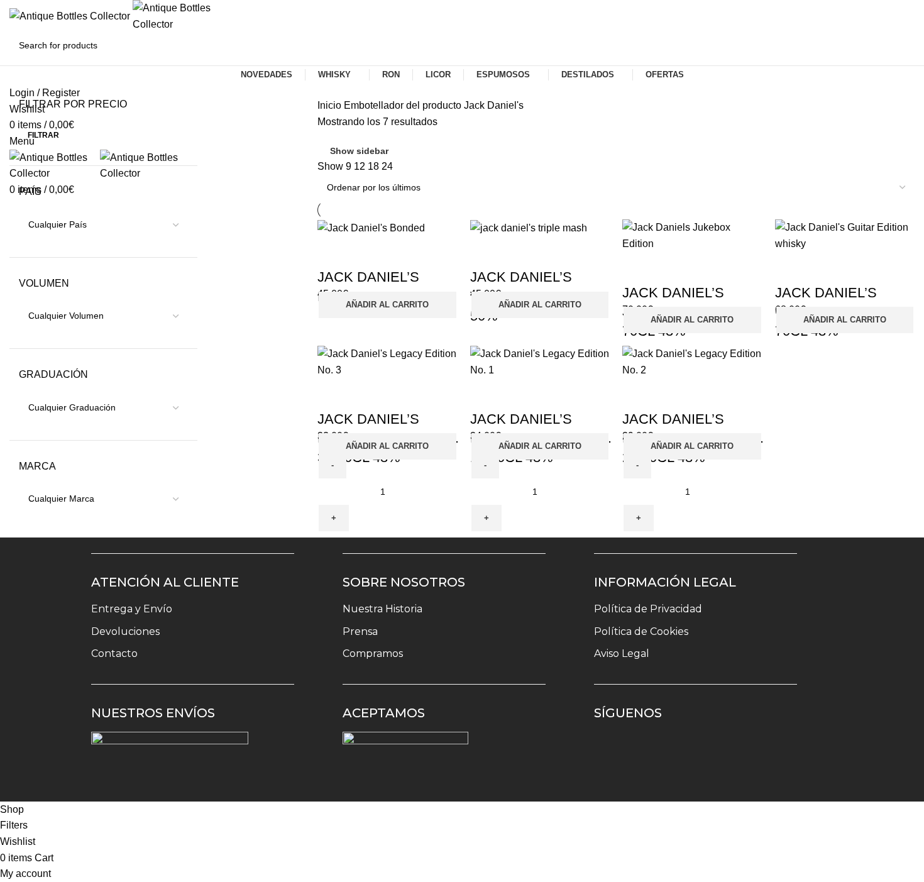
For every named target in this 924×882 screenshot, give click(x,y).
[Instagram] (612, 750)
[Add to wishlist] (333, 252)
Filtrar (43, 135)
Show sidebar (359, 150)
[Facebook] (648, 750)
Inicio (330, 105)
